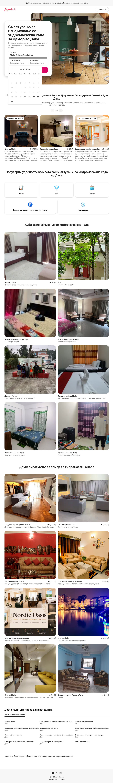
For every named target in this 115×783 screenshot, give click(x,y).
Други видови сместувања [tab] (14, 714)
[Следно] (61, 110)
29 (34, 97)
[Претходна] (52, 110)
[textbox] (18, 63)
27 (25, 97)
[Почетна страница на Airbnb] (10, 9)
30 (38, 97)
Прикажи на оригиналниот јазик (75, 3)
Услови (62, 779)
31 (12, 101)
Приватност (53, 779)
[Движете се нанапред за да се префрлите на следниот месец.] (38, 69)
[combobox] (28, 55)
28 (29, 97)
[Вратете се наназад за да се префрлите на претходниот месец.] (12, 69)
